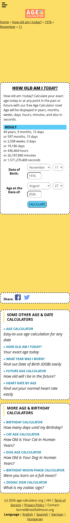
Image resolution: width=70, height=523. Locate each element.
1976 (48, 22)
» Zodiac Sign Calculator (25, 482)
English (28, 514)
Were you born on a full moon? (30, 475)
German (57, 514)
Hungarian (35, 519)
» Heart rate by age (20, 383)
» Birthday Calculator (23, 422)
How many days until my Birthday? (33, 427)
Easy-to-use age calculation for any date (33, 336)
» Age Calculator (18, 329)
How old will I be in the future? (29, 376)
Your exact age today (21, 352)
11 (20, 27)
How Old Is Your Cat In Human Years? (29, 442)
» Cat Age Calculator (21, 434)
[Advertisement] (29, 56)
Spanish (42, 514)
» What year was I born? (24, 359)
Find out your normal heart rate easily (31, 391)
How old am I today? (27, 22)
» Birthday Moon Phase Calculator (34, 470)
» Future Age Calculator (25, 371)
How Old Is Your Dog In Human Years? (30, 460)
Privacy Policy (34, 505)
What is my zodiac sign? (24, 487)
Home (4, 22)
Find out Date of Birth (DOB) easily (32, 364)
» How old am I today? (23, 347)
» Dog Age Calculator (22, 452)
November (8, 27)
